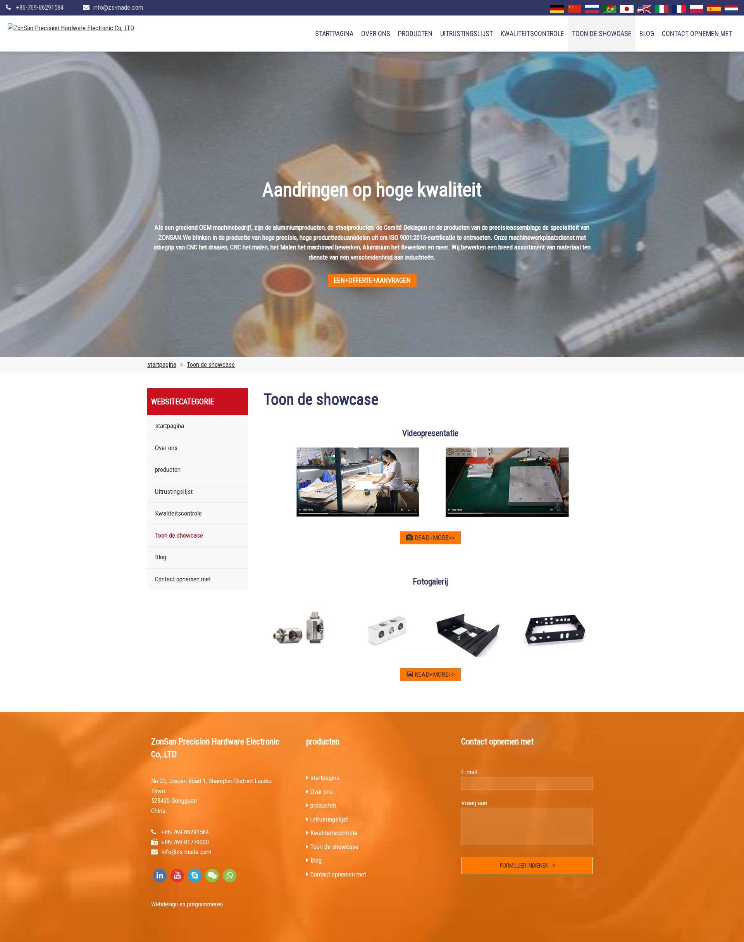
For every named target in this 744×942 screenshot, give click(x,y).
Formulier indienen (524, 865)
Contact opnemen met (697, 33)
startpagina (334, 33)
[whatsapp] (229, 875)
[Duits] (557, 9)
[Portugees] (609, 9)
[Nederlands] (731, 9)
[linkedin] (160, 875)
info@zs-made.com (118, 7)
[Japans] (627, 9)
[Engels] (644, 9)
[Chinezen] (574, 9)
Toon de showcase (602, 33)
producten (415, 33)
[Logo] (71, 28)
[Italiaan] (661, 9)
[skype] (195, 875)
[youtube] (177, 875)
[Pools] (696, 9)
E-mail (469, 772)
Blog (646, 33)
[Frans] (679, 9)
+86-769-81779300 (185, 842)
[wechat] (212, 875)
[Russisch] (592, 9)
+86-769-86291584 (40, 7)
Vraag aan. (475, 803)
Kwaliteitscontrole (532, 33)
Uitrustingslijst (466, 33)
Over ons (375, 33)
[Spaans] (714, 9)
